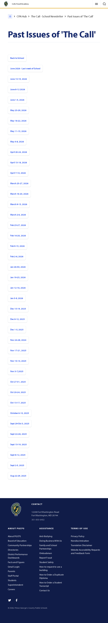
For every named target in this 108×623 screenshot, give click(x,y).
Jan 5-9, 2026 (16, 298)
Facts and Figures (16, 562)
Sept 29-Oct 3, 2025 (19, 423)
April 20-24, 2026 (18, 152)
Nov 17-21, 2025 (18, 350)
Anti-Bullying (45, 536)
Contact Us (44, 590)
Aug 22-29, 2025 (18, 475)
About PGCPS (14, 536)
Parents (11, 571)
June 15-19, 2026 (18, 78)
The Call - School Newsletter (47, 16)
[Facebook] (16, 600)
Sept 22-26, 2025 (18, 434)
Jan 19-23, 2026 (18, 277)
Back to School (17, 58)
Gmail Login (14, 566)
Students (12, 580)
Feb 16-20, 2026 (18, 235)
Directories (13, 549)
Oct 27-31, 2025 (18, 381)
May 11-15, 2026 (18, 131)
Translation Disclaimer (81, 545)
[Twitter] (9, 600)
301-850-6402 (38, 519)
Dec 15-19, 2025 (18, 308)
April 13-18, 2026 (18, 162)
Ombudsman (45, 553)
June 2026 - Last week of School (25, 68)
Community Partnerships (20, 545)
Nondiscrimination (80, 540)
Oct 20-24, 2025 (18, 392)
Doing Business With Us (50, 540)
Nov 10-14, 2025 (18, 360)
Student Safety (46, 562)
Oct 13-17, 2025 (18, 402)
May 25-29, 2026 (18, 110)
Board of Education (17, 540)
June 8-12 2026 (17, 89)
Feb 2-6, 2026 (16, 256)
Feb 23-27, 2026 (18, 225)
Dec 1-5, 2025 (16, 329)
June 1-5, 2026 (17, 99)
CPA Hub (22, 16)
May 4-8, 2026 (17, 141)
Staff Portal (13, 575)
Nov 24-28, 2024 (18, 340)
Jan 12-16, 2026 (18, 287)
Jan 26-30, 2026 (18, 266)
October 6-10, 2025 (19, 413)
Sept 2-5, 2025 (17, 465)
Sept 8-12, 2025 (17, 454)
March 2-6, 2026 (18, 214)
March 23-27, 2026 (19, 183)
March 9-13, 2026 (18, 204)
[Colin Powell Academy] (10, 16)
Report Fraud (45, 557)
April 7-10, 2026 (18, 172)
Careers (11, 589)
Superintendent (15, 584)
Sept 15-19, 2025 (18, 444)
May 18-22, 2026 (18, 120)
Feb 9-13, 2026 (17, 246)
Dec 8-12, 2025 (17, 319)
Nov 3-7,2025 (16, 371)
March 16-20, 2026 (19, 193)
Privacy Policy (77, 536)
